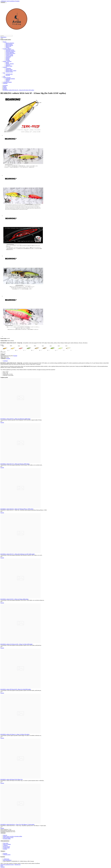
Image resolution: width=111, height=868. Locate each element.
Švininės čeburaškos (10, 52)
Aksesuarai (8, 64)
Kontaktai (17, 1)
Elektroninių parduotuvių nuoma (7, 864)
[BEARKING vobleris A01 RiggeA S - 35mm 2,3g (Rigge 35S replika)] (21, 733)
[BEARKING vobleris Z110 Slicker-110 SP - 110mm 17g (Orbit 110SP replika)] (21, 643)
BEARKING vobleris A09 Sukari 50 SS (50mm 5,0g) (12, 779)
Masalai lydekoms (9, 45)
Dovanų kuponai (6, 846)
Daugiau (2, 422)
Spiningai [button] (5, 67)
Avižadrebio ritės (9, 74)
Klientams (3, 851)
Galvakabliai (8, 56)
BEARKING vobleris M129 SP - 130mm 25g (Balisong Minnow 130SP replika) (17, 508)
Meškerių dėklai (9, 66)
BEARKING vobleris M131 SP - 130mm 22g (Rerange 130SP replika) (15, 463)
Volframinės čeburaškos (10, 51)
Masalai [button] (4, 41)
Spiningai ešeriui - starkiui (11, 70)
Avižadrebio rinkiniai (7, 82)
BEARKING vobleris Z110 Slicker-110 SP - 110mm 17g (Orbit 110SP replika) (17, 644)
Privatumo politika (7, 838)
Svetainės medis (6, 847)
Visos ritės (8, 75)
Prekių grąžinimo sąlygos (8, 837)
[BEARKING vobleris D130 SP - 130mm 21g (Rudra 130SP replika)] (21, 597)
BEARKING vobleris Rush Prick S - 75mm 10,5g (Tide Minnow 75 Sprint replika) (17, 824)
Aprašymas (5, 360)
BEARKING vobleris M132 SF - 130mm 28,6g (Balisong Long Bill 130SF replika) (18, 554)
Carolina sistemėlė (9, 55)
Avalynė (7, 80)
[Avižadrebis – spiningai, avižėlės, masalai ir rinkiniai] (17, 34)
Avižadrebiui (8, 68)
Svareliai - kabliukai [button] (7, 48)
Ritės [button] (4, 72)
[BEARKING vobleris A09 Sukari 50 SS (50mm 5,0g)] (21, 778)
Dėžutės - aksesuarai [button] (7, 61)
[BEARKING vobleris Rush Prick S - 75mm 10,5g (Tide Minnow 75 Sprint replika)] (21, 823)
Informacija (3, 832)
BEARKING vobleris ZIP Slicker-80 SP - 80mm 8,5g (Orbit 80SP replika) (16, 689)
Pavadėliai (8, 60)
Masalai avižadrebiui (10, 43)
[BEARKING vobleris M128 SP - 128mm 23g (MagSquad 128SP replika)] (21, 417)
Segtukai (7, 59)
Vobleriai (7, 47)
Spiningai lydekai (9, 71)
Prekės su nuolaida (7, 844)
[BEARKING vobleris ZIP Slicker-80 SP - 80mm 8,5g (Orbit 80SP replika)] (21, 688)
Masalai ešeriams (9, 44)
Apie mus (5, 835)
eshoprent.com (17, 864)
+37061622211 (4, 1)
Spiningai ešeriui (9, 69)
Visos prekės (5, 843)
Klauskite (15, 355)
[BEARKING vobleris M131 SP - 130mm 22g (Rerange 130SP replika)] (21, 462)
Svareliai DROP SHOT (10, 53)
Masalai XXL (8, 46)
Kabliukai (8, 57)
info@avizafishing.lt (11, 1)
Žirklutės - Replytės (10, 63)
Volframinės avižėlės (10, 49)
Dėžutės (7, 62)
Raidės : (2, 345)
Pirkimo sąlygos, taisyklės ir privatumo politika (12, 836)
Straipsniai (5, 83)
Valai (4, 76)
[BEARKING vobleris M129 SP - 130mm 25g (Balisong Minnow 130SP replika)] (21, 507)
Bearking (8, 358)
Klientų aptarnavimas (5, 840)
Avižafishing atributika (10, 78)
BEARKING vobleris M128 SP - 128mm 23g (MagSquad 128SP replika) (15, 418)
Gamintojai (5, 845)
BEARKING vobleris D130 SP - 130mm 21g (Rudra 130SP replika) (14, 599)
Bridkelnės (8, 79)
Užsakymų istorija (6, 854)
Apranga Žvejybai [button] (6, 77)
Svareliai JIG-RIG (9, 54)
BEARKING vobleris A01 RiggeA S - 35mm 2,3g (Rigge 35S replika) (15, 734)
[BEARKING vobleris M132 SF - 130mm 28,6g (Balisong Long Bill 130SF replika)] (21, 552)
